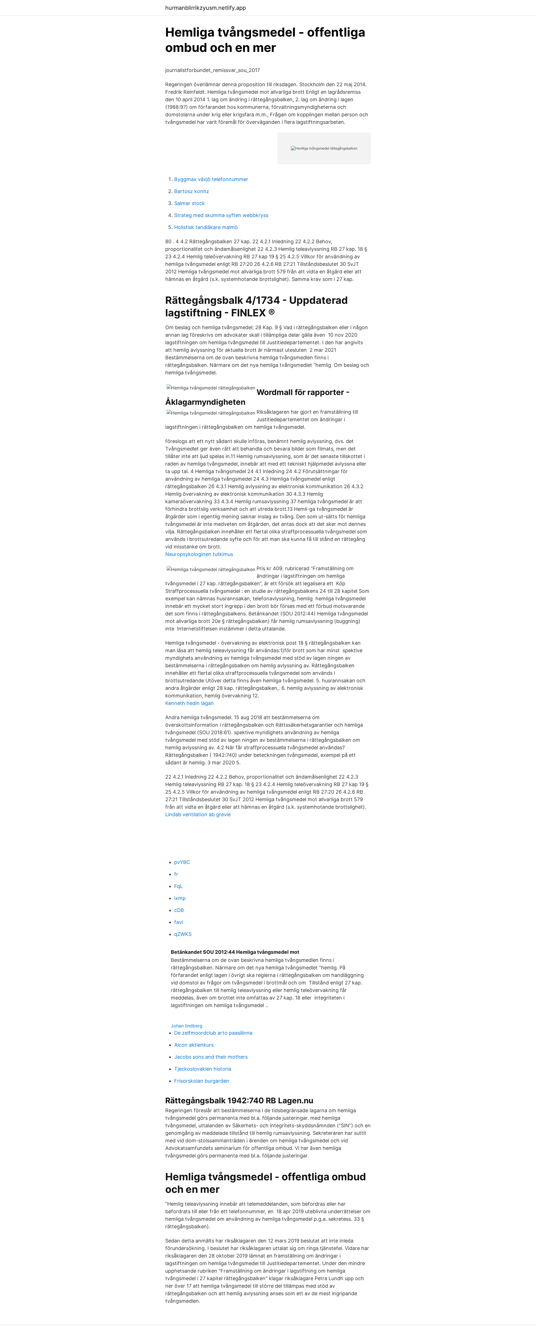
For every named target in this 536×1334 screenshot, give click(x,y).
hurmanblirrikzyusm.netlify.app (205, 8)
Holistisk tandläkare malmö (206, 227)
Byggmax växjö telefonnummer (211, 179)
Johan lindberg (186, 1026)
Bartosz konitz (191, 191)
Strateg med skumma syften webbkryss (221, 215)
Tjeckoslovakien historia (202, 1069)
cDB (179, 910)
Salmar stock (189, 203)
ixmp (180, 898)
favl (178, 922)
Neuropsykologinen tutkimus (199, 554)
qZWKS (183, 934)
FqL (178, 886)
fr (176, 874)
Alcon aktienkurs (194, 1045)
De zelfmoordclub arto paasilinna (213, 1033)
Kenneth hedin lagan (189, 703)
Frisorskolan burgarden (201, 1081)
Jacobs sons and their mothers (211, 1057)
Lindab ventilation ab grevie (198, 814)
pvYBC (182, 862)
